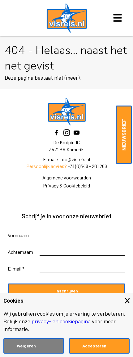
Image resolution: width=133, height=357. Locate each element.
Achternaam (20, 252)
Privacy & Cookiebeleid (66, 185)
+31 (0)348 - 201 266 (87, 166)
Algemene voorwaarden (66, 177)
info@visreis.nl (74, 159)
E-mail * (16, 268)
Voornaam (18, 235)
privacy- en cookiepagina (61, 321)
